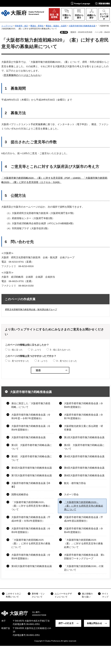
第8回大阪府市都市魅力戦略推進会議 (84, 475)
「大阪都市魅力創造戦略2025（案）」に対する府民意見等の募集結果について (83, 544)
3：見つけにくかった (66, 361)
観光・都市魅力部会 (75, 483)
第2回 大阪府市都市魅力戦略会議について (84, 447)
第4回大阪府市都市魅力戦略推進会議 (84, 456)
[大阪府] (22, 13)
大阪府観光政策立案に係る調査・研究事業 (83, 428)
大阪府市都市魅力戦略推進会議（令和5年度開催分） (30, 557)
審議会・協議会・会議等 (56, 26)
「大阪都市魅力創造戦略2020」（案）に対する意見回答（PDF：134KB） (41, 178)
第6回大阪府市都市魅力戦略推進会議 (84, 467)
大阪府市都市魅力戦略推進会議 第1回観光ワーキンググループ (84, 557)
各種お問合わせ (94, 623)
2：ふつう (36, 350)
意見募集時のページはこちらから (22, 75)
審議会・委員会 (37, 26)
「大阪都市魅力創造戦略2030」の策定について (84, 568)
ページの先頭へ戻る (107, 611)
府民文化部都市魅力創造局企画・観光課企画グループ (31, 309)
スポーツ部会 (71, 494)
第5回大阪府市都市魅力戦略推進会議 (31, 467)
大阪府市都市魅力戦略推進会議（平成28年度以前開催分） (83, 519)
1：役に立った (15, 350)
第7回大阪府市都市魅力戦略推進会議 (31, 475)
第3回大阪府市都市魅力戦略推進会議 (31, 566)
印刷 (65, 32)
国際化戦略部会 (19, 494)
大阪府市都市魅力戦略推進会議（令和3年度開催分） (30, 530)
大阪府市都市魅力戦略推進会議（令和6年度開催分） (30, 428)
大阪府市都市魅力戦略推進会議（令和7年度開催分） (83, 416)
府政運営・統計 (21, 26)
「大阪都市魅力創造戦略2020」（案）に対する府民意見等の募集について (30, 506)
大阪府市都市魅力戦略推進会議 (82, 26)
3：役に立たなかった (60, 350)
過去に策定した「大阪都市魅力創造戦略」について (30, 405)
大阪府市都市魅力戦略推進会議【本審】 (30, 485)
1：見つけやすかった (18, 361)
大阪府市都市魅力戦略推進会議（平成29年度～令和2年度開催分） (30, 519)
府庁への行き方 (66, 623)
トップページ (7, 26)
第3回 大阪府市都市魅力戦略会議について (31, 458)
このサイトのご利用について (13, 595)
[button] (80, 3)
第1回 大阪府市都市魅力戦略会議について (31, 447)
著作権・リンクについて (38, 595)
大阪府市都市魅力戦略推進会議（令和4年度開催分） (83, 530)
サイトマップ (105, 595)
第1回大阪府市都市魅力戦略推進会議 (84, 437)
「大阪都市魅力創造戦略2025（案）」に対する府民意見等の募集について (30, 544)
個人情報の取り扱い (87, 595)
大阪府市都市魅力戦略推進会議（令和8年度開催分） (83, 405)
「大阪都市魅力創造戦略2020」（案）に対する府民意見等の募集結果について (83, 506)
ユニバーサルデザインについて (63, 595)
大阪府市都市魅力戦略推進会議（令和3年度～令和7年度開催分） (30, 416)
